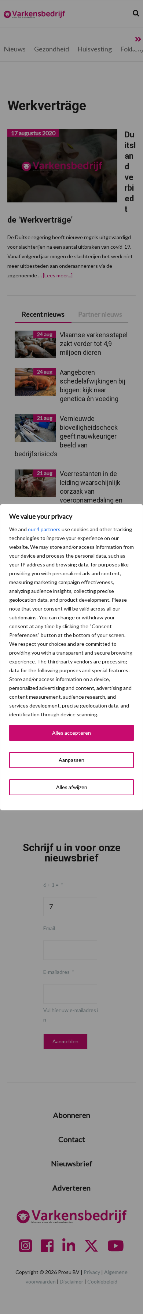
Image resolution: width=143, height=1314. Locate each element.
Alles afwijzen (71, 787)
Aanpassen (71, 760)
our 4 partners (44, 529)
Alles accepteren (71, 733)
